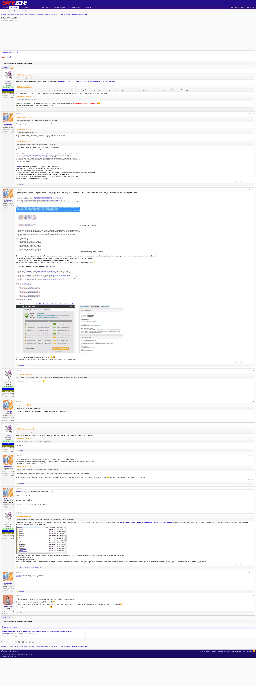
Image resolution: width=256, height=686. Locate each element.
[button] (31, 7)
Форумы (14, 7)
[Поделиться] (249, 71)
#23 (253, 189)
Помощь (249, 651)
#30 (253, 572)
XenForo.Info (13, 656)
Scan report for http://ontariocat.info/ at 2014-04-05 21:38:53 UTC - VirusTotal (85, 81)
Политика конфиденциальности (234, 651)
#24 (253, 370)
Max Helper (5, 634)
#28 (253, 488)
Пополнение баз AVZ (75, 7)
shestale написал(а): (24, 516)
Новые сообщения (7, 11)
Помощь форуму (59, 7)
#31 (253, 596)
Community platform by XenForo (17, 654)
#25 (253, 401)
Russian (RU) (15, 651)
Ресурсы (45, 7)
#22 (253, 113)
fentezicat (5, 20)
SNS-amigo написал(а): (24, 75)
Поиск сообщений (20, 11)
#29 (253, 512)
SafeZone (5, 651)
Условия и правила (217, 651)
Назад (5, 67)
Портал (5, 7)
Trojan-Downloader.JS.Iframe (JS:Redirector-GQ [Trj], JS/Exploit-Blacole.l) (147, 523)
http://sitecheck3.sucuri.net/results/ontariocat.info (54, 304)
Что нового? (25, 7)
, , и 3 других (30, 567)
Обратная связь (205, 651)
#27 (253, 456)
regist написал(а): (23, 117)
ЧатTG (88, 7)
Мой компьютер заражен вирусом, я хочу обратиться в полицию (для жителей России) (37, 631)
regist (18, 166)
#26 (253, 425)
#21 (253, 71)
